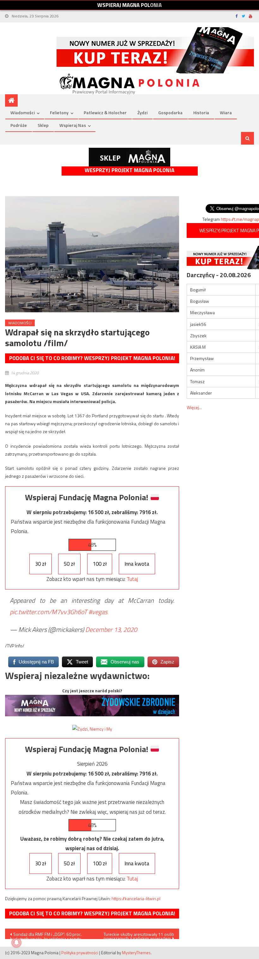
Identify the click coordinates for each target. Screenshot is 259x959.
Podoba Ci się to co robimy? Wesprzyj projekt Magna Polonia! (92, 358)
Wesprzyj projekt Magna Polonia (129, 170)
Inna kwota (136, 564)
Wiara (226, 112)
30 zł (40, 564)
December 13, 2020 (111, 629)
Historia (201, 112)
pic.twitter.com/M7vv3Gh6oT (48, 612)
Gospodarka (170, 112)
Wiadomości (22, 112)
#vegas (97, 612)
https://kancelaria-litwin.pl (135, 898)
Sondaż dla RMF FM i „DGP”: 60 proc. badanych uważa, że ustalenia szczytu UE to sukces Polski (46, 935)
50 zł (69, 564)
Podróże (18, 125)
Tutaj (132, 579)
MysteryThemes (136, 953)
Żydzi (142, 112)
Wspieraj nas (72, 125)
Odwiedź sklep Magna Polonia (129, 157)
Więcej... (194, 407)
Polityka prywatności (79, 953)
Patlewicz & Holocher (105, 112)
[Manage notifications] (16, 942)
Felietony (59, 112)
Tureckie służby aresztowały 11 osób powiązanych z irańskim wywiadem (139, 935)
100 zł (100, 564)
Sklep (43, 125)
